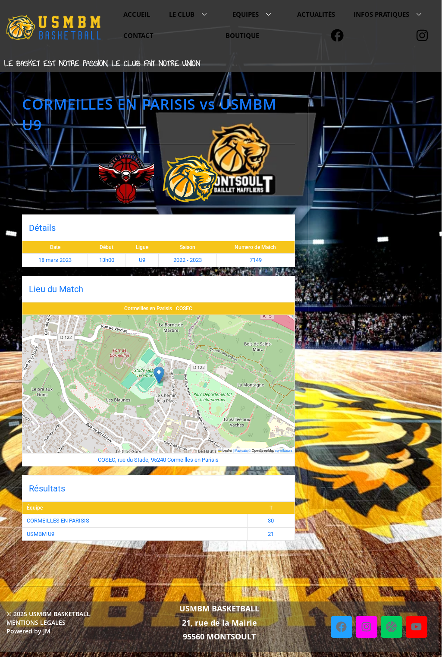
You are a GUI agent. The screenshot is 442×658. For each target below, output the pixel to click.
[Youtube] (416, 627)
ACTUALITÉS (316, 14)
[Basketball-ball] (391, 627)
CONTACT (138, 35)
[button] (159, 375)
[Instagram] (366, 627)
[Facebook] (341, 627)
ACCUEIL (136, 14)
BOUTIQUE (242, 35)
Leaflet (227, 450)
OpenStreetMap (263, 450)
